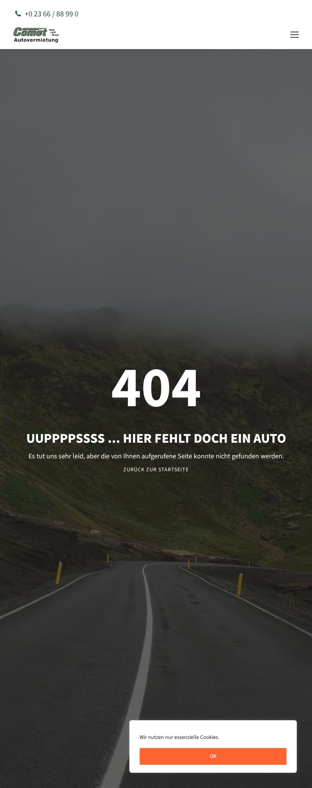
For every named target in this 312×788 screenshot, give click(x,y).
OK (213, 756)
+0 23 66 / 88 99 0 (51, 14)
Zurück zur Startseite (156, 470)
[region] (213, 746)
